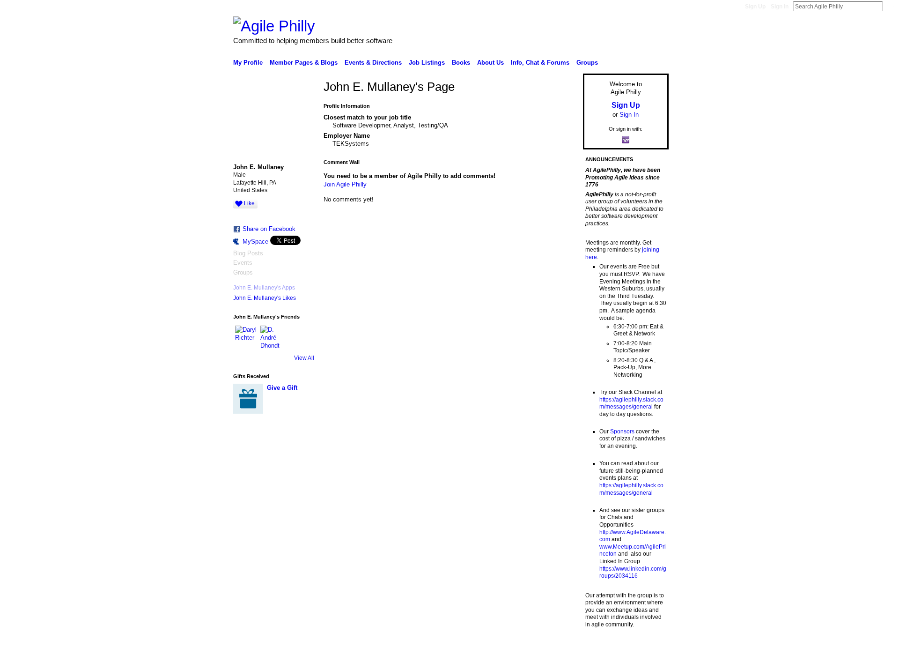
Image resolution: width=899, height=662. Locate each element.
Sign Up (755, 6)
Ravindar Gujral (303, 651)
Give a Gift (282, 387)
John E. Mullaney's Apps (264, 287)
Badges (562, 651)
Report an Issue (599, 651)
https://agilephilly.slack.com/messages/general (631, 403)
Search (890, 6)
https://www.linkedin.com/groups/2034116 (632, 572)
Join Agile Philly (345, 184)
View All (304, 358)
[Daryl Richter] (246, 337)
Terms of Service (647, 651)
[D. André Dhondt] (271, 337)
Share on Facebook (269, 228)
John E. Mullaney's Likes (264, 298)
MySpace (255, 241)
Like (249, 203)
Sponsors (622, 431)
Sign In (779, 6)
